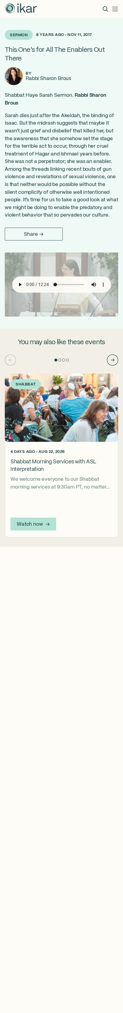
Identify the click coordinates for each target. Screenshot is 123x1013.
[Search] (105, 9)
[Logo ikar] (21, 9)
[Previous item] (10, 360)
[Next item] (112, 360)
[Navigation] (115, 9)
